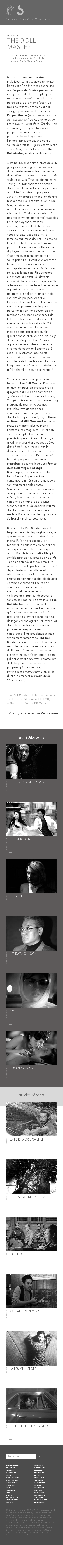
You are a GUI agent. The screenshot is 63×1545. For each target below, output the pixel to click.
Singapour (39, 1478)
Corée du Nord (13, 1478)
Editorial (38, 1497)
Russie (37, 1475)
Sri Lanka (38, 1480)
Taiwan (37, 1485)
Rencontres (39, 1502)
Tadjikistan (40, 1483)
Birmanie (10, 1470)
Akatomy (36, 737)
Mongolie (38, 1465)
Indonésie (10, 1490)
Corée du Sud (12, 1480)
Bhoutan (10, 1468)
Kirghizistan (12, 1500)
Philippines (39, 1473)
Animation (39, 1492)
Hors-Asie (10, 1485)
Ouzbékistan (40, 1468)
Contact (46, 1535)
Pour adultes (40, 1500)
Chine (8, 1475)
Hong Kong (11, 1483)
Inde (8, 1488)
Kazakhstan (12, 1497)
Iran (8, 1492)
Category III (39, 1495)
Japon (9, 1495)
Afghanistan (12, 1465)
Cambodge (11, 1473)
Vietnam (38, 1490)
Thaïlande (39, 1488)
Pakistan (38, 1470)
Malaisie (10, 1502)
